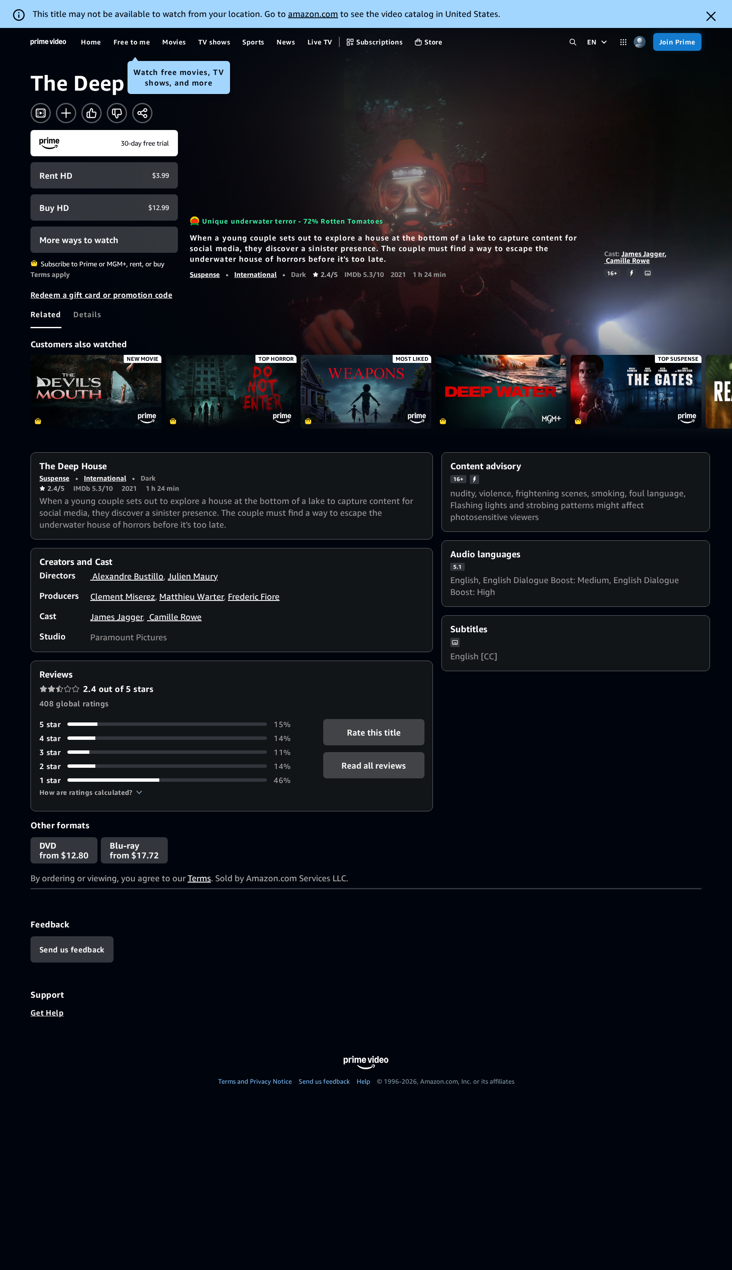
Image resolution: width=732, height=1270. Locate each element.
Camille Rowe (627, 260)
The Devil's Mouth (95, 392)
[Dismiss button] (711, 16)
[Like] (91, 113)
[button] (90, 792)
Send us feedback (324, 1081)
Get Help (47, 1012)
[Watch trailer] (40, 113)
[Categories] (623, 42)
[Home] (48, 42)
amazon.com (313, 14)
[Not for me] (117, 113)
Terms (199, 878)
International (255, 274)
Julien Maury (193, 576)
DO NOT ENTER (231, 392)
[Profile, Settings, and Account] (640, 42)
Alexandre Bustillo (127, 576)
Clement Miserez (122, 596)
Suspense (205, 274)
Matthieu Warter (191, 596)
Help (363, 1081)
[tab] (45, 314)
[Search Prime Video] (573, 42)
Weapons (366, 392)
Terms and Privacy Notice (255, 1081)
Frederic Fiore (254, 596)
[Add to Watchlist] (66, 113)
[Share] (142, 113)
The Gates (636, 392)
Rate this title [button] (374, 732)
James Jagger (643, 253)
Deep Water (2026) (500, 392)
